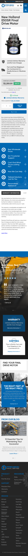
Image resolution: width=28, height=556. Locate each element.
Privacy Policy (22, 552)
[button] (25, 5)
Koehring (19, 502)
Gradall (3, 524)
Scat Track (19, 525)
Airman (3, 499)
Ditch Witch (5, 516)
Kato (3, 539)
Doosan (4, 519)
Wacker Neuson (21, 543)
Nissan (18, 520)
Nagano (18, 515)
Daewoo (4, 509)
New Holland (20, 517)
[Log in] (18, 5)
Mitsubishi (19, 509)
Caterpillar (5, 507)
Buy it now (14, 112)
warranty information (11, 193)
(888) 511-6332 (15, 1)
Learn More (4, 233)
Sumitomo (19, 530)
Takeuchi (19, 533)
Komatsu (19, 499)
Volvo (17, 541)
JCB (2, 534)
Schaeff (18, 528)
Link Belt (18, 504)
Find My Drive (5, 479)
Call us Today (15, 100)
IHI (2, 532)
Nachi (18, 512)
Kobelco (4, 545)
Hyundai (4, 529)
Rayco (18, 522)
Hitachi (3, 526)
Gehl (3, 521)
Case (3, 504)
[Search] (25, 10)
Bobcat (3, 502)
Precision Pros (5, 486)
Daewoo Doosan (4, 512)
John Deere (5, 537)
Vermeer (18, 538)
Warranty (4, 489)
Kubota (3, 542)
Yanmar (18, 546)
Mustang (19, 507)
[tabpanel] (14, 290)
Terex (17, 535)
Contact (4, 492)
